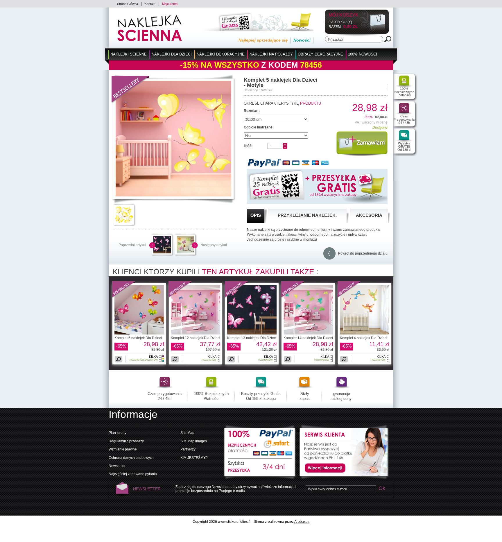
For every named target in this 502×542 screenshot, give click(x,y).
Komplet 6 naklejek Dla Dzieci (138, 338)
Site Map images (193, 441)
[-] (285, 148)
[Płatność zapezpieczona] (260, 441)
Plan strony (117, 433)
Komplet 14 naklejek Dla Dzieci (308, 338)
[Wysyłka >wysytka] (260, 469)
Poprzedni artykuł (132, 245)
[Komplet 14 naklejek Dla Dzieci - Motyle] (308, 333)
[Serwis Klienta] (342, 478)
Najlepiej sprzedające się (263, 40)
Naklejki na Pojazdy (271, 54)
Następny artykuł (213, 245)
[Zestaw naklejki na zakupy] (255, 30)
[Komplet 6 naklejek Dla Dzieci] (123, 297)
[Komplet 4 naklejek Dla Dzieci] (349, 297)
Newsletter (117, 466)
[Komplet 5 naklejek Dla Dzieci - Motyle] (173, 195)
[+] (285, 145)
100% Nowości (362, 54)
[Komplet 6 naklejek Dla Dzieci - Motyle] (139, 333)
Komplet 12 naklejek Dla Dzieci (195, 338)
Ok (382, 488)
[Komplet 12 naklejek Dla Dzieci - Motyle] (195, 333)
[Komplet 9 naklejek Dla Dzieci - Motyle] (185, 252)
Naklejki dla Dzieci (172, 54)
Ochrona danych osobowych (131, 458)
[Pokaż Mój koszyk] (372, 30)
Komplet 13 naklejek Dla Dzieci (252, 338)
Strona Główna (127, 4)
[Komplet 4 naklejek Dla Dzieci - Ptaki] (364, 333)
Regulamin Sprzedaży (126, 441)
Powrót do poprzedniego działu (362, 253)
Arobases (301, 522)
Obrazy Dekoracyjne (320, 54)
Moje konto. (170, 4)
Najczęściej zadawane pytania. (133, 474)
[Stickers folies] (149, 40)
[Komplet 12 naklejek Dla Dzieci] (180, 297)
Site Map (187, 433)
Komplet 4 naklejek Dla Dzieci (363, 338)
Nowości (302, 40)
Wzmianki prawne (123, 449)
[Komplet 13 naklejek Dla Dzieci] (236, 297)
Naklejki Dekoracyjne (221, 54)
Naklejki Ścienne (128, 54)
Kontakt (150, 4)
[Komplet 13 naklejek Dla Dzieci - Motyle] (162, 252)
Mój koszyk (343, 15)
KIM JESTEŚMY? (194, 458)
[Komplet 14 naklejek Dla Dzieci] (292, 297)
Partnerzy (188, 449)
